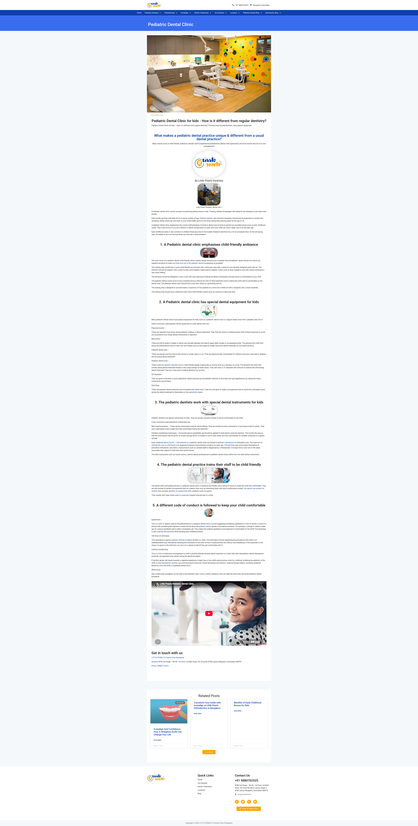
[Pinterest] (255, 802)
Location (233, 13)
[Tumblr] (249, 802)
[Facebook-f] (237, 802)
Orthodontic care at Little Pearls (164, 445)
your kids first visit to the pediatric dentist (188, 263)
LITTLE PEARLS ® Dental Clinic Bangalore (168, 658)
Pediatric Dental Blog (251, 13)
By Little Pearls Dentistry (209, 180)
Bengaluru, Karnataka (261, 5)
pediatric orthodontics (226, 442)
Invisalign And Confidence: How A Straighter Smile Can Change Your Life (168, 732)
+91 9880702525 (241, 5)
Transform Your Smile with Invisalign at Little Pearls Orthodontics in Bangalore (207, 705)
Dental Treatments (201, 13)
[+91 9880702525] (233, 5)
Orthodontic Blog (271, 13)
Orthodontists (169, 13)
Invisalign (184, 13)
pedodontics (193, 392)
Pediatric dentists (206, 218)
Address (155, 662)
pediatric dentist (205, 526)
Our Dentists (219, 13)
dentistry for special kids (178, 491)
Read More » (158, 740)
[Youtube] (243, 802)
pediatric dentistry (171, 365)
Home (139, 13)
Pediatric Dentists (151, 13)
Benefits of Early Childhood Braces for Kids (247, 704)
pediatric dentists (178, 540)
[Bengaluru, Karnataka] (251, 5)
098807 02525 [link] (163, 666)
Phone (154, 666)
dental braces (169, 442)
